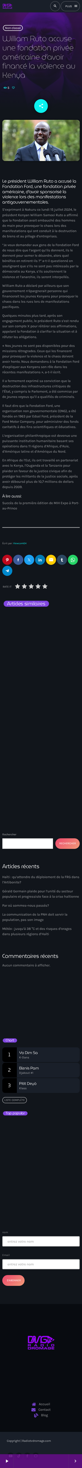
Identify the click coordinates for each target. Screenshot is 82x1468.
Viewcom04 (19, 543)
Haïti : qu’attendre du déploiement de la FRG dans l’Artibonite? (36, 630)
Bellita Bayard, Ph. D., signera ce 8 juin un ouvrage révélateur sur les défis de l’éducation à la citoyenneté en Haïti (49, 1151)
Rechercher (9, 834)
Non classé (13, 28)
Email (6, 1255)
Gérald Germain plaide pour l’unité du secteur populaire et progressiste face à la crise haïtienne (37, 728)
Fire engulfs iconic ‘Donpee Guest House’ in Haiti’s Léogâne (50, 1189)
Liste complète (14, 1100)
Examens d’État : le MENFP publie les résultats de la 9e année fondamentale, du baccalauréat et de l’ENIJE (40, 1128)
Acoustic (13, 1004)
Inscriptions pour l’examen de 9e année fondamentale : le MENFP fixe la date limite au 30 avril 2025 (50, 1211)
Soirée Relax (18, 1011)
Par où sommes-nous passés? (25, 905)
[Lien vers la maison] (7, 6)
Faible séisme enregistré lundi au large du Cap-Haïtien (41, 1168)
